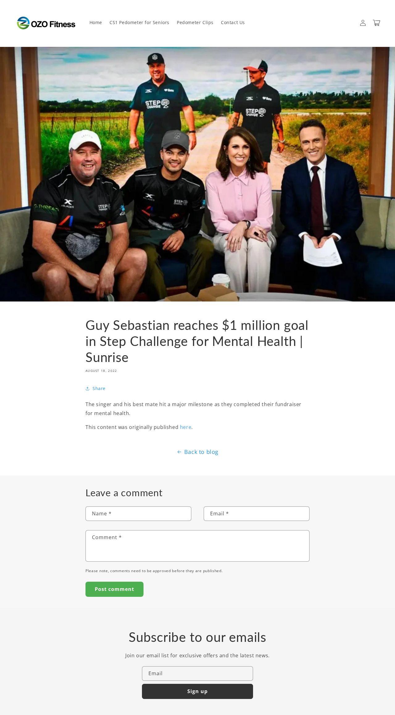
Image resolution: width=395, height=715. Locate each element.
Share (99, 388)
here (185, 427)
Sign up (197, 691)
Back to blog (201, 451)
